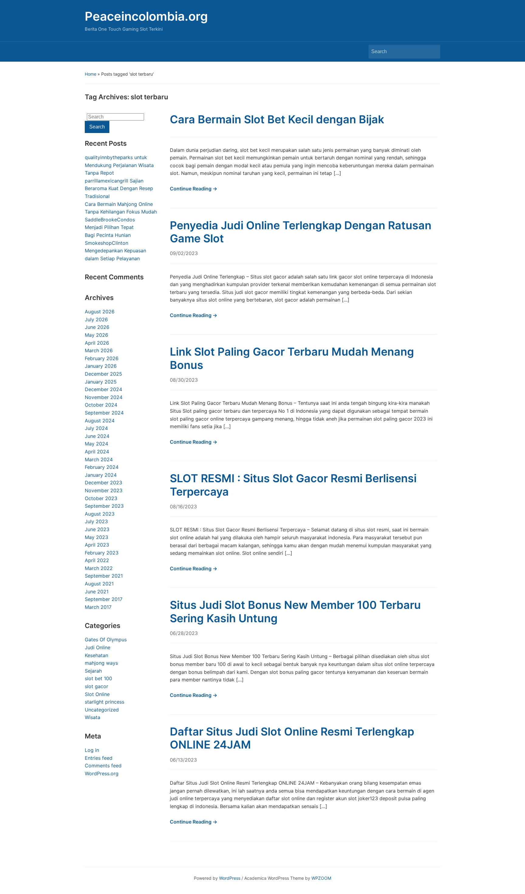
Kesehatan (96, 655)
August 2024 (100, 421)
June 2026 (97, 327)
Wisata (92, 717)
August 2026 (100, 312)
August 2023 (100, 514)
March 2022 (99, 568)
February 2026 (101, 358)
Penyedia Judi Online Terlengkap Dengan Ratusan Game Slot (300, 232)
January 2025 (101, 382)
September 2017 (103, 599)
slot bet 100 (98, 678)
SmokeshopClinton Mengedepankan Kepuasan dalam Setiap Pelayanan (115, 250)
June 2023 (97, 529)
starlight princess (104, 702)
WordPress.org (101, 773)
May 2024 (96, 444)
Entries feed (98, 758)
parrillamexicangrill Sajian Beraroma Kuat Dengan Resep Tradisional (119, 188)
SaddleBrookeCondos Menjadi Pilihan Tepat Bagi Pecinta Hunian (110, 227)
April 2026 (97, 343)
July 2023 (96, 521)
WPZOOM (321, 878)
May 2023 (96, 537)
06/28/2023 (184, 633)
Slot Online (97, 694)
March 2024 (99, 459)
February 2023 (101, 553)
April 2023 (97, 545)
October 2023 (101, 498)
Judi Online (97, 647)
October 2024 (101, 405)
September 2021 (104, 576)
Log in (92, 750)
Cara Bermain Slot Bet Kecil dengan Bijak (277, 119)
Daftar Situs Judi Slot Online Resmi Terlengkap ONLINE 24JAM (292, 738)
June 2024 (97, 436)
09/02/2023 (184, 253)
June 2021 (96, 592)
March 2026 (99, 350)
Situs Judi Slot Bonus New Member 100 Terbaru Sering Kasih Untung (295, 611)
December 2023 (103, 482)
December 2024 (103, 389)
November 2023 (103, 490)
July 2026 (96, 319)
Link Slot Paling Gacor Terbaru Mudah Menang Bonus (292, 358)
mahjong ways (101, 663)
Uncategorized (102, 710)
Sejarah (93, 671)
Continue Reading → (193, 189)
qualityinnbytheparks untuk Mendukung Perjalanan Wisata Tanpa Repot (119, 165)
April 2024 (97, 452)
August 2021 (99, 584)
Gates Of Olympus (106, 639)
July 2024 (96, 428)
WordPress (229, 878)
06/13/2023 (183, 760)
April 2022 (97, 560)
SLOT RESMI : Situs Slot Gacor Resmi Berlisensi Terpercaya (293, 485)
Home (90, 74)
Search (432, 52)
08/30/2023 (184, 380)
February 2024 (101, 467)
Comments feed (103, 766)
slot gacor (96, 686)
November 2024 (103, 397)
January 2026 (101, 366)
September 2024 (104, 413)
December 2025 (103, 374)
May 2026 (96, 335)
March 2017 (98, 607)
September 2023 (104, 506)
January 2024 (101, 475)
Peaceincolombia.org (146, 16)
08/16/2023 (183, 506)
